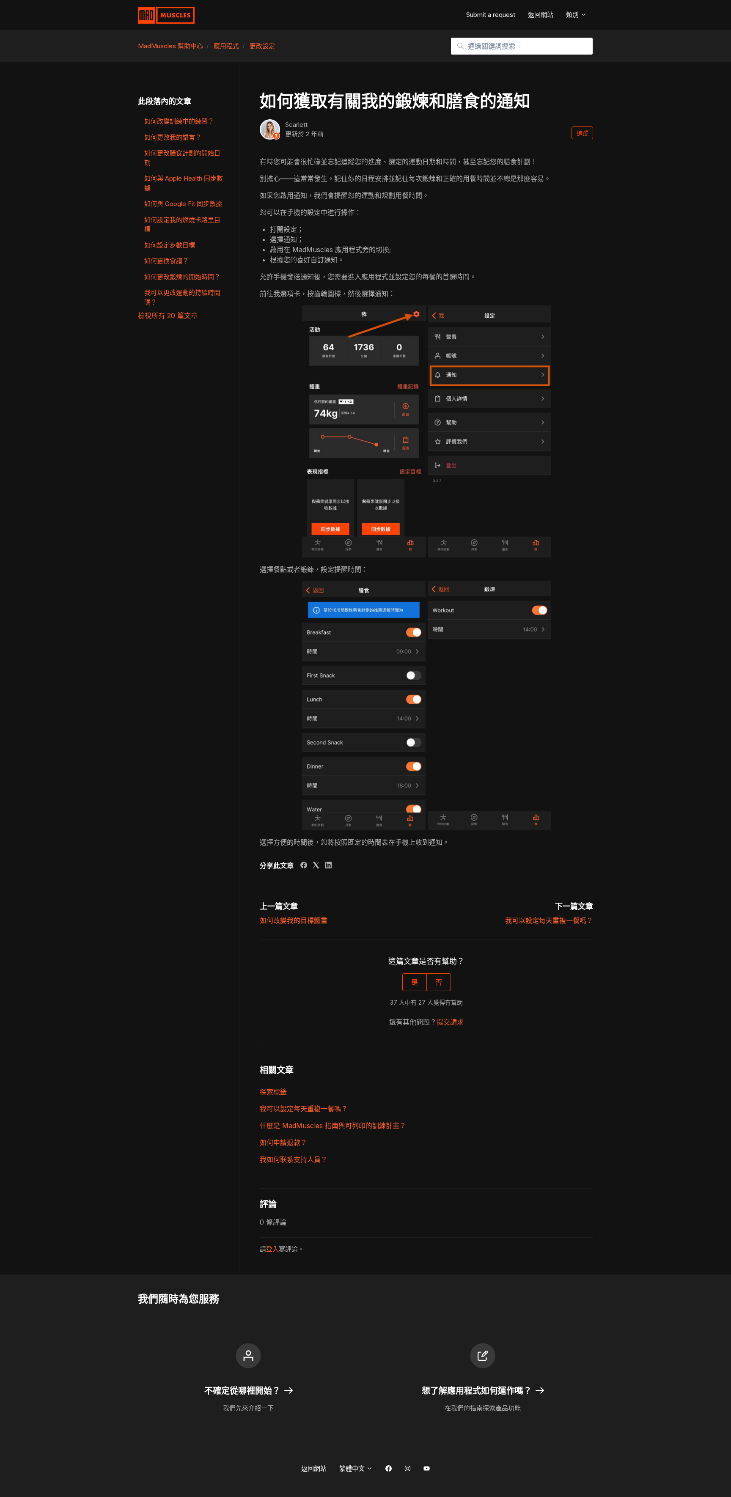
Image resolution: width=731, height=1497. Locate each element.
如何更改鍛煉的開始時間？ (182, 277)
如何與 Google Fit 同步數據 (183, 204)
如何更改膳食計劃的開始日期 (182, 158)
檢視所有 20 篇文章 (168, 315)
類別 (573, 15)
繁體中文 (352, 1468)
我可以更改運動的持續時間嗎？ (182, 297)
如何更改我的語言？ (172, 137)
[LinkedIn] (328, 866)
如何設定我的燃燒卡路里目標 (182, 224)
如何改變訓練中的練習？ (179, 121)
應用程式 (226, 46)
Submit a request (490, 15)
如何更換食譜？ (166, 261)
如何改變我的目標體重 (293, 920)
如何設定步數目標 (169, 245)
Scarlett (296, 125)
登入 (272, 1249)
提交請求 (450, 1022)
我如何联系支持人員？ (293, 1159)
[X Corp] (316, 866)
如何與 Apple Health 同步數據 (183, 183)
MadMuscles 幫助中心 (170, 46)
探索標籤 (273, 1092)
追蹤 (582, 133)
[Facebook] (303, 866)
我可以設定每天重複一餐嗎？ (549, 920)
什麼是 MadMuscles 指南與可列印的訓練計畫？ (333, 1125)
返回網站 (540, 15)
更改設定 (262, 46)
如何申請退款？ (283, 1142)
